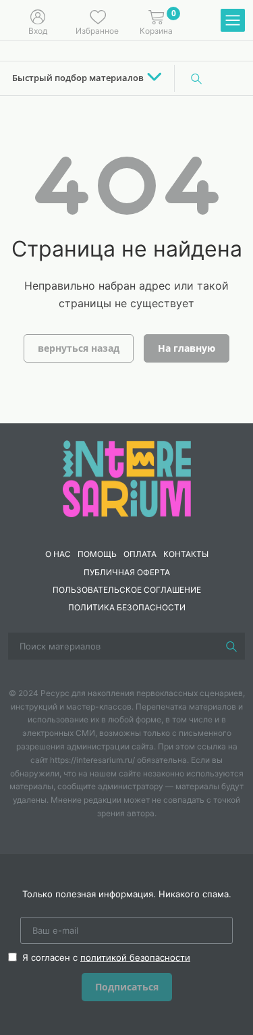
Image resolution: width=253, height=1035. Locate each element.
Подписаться (127, 986)
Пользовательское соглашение (127, 590)
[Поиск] (196, 78)
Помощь (97, 554)
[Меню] (233, 21)
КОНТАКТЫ (185, 554)
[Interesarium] (127, 478)
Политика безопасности (127, 607)
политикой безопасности (135, 957)
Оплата (140, 554)
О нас (58, 554)
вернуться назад (78, 348)
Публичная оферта (127, 572)
